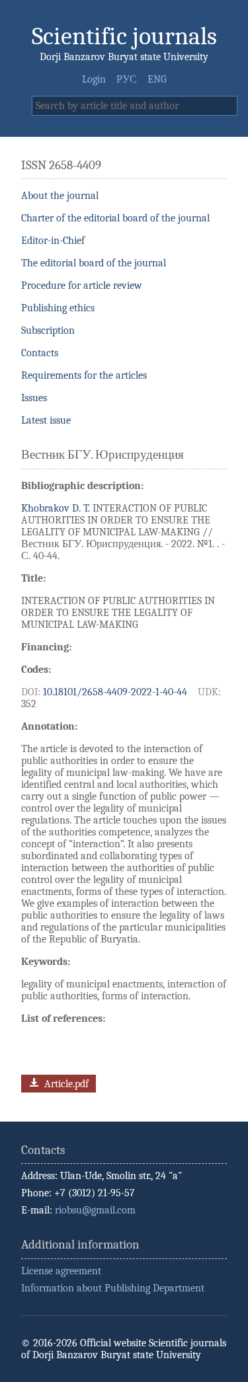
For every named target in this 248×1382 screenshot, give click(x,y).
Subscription (48, 330)
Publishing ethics (58, 308)
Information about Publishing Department (112, 1288)
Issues (34, 398)
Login (94, 79)
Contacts (39, 353)
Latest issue (46, 420)
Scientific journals (124, 36)
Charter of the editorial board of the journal (115, 218)
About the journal (60, 196)
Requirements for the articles (84, 375)
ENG (157, 79)
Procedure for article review (81, 285)
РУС (126, 79)
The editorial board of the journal (93, 263)
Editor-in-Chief (53, 241)
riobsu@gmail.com (95, 1210)
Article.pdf (65, 1084)
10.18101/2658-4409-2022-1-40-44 (115, 692)
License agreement (61, 1271)
